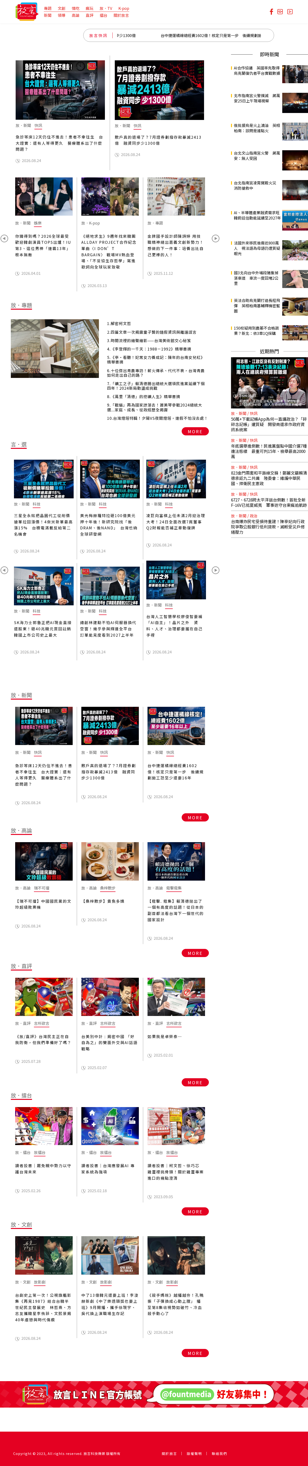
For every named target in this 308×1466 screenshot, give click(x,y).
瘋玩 (89, 8)
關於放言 (121, 15)
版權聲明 (194, 1453)
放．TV (106, 8)
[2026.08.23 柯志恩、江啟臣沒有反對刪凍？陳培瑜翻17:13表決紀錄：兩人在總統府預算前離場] (269, 382)
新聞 (47, 15)
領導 (61, 15)
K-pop (123, 8)
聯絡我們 (219, 1453)
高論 (75, 15)
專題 (47, 8)
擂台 (103, 15)
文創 (61, 8)
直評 (89, 15)
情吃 (75, 8)
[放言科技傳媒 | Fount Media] (27, 11)
